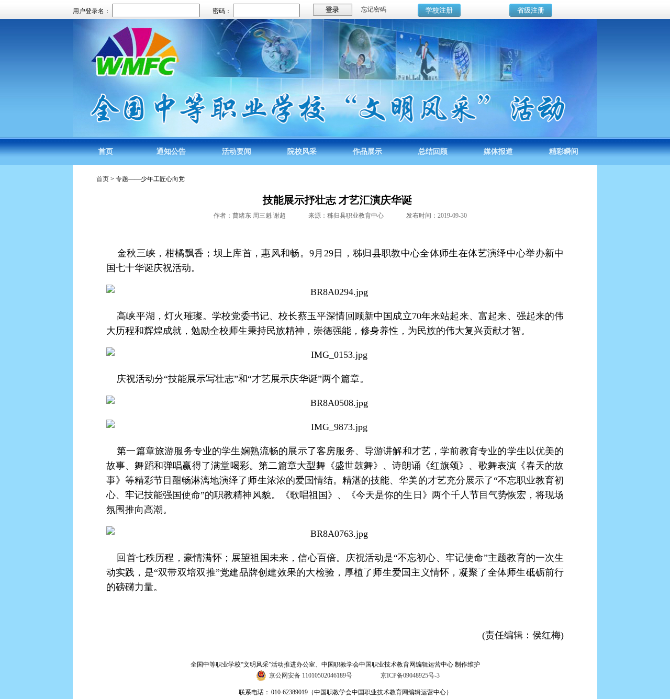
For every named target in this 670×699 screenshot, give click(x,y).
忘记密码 (373, 9)
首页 (105, 151)
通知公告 (171, 151)
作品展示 (367, 151)
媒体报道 (498, 151)
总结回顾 (433, 151)
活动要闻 (236, 151)
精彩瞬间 (563, 151)
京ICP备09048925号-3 (410, 675)
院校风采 (302, 151)
